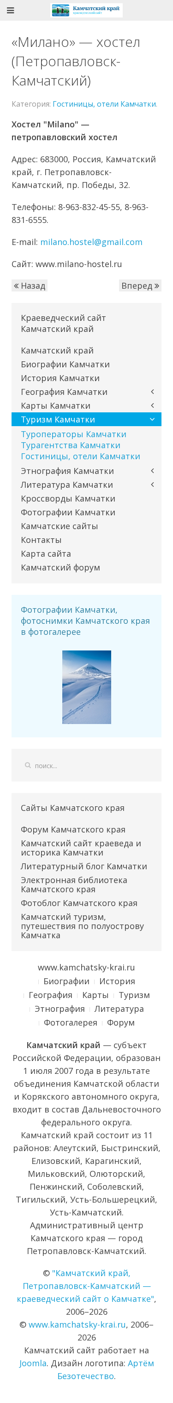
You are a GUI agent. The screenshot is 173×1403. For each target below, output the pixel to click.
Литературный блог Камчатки (84, 866)
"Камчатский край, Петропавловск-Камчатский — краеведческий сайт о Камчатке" (85, 1285)
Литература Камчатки (67, 484)
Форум (121, 1022)
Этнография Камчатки (67, 470)
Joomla (33, 1363)
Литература (119, 1008)
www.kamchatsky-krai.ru (86, 967)
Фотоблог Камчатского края (79, 902)
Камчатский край (57, 350)
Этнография (60, 1008)
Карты (95, 994)
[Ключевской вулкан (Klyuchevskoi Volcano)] (86, 686)
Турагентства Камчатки (70, 445)
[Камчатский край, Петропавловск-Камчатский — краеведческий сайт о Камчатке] (86, 9)
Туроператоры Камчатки (73, 433)
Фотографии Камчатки (68, 512)
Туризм (134, 994)
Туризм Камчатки (58, 419)
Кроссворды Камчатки (68, 498)
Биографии (66, 981)
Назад (31, 285)
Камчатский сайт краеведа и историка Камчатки (81, 848)
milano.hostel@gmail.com (91, 241)
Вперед (138, 285)
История (117, 981)
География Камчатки (64, 391)
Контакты (41, 539)
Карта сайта (46, 553)
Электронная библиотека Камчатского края (74, 884)
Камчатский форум (60, 567)
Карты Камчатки (55, 405)
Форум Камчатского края (73, 829)
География (50, 994)
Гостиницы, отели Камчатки (104, 104)
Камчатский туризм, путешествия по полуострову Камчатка (82, 926)
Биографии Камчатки (65, 364)
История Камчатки (60, 377)
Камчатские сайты (59, 525)
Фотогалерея (70, 1022)
